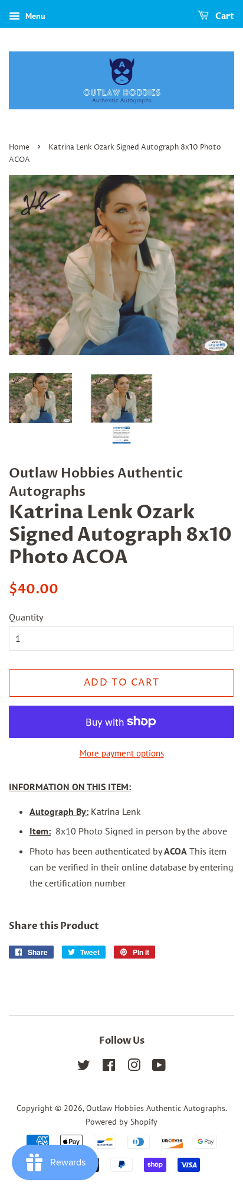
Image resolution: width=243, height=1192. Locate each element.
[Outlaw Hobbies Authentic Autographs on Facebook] (109, 1067)
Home (19, 147)
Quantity (26, 617)
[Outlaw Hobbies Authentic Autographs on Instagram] (133, 1067)
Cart (224, 16)
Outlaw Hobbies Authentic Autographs (155, 1108)
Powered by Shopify (121, 1121)
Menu (34, 16)
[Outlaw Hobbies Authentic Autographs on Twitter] (83, 1067)
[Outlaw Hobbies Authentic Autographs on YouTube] (159, 1067)
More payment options (122, 753)
